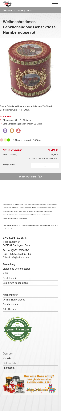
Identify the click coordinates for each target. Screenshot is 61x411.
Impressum (9, 368)
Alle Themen (9, 309)
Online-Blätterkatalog (14, 299)
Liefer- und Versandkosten (16, 269)
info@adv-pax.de (20, 257)
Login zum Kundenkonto (16, 283)
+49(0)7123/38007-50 (19, 254)
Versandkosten (52, 158)
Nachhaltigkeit (10, 295)
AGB (5, 273)
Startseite (7, 10)
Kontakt (7, 358)
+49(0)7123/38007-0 (18, 250)
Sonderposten (10, 304)
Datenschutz (9, 363)
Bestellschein (10, 278)
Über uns (8, 353)
